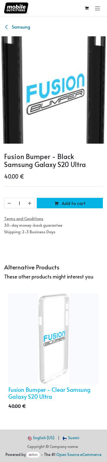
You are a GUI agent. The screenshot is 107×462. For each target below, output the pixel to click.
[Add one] (30, 203)
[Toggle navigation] (97, 8)
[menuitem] (41, 437)
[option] (53, 352)
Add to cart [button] (73, 203)
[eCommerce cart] (86, 8)
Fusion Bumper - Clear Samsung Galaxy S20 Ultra (49, 393)
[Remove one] (9, 203)
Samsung (20, 27)
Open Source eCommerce (79, 454)
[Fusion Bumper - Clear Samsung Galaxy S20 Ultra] (53, 338)
